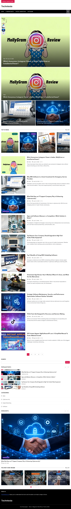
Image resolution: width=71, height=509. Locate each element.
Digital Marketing (21, 11)
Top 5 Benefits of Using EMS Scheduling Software (42, 255)
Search (3, 359)
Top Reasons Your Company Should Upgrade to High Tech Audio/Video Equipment (41, 377)
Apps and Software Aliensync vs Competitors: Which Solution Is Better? (38, 372)
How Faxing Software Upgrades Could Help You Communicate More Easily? (59, 477)
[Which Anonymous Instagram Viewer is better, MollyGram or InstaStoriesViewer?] (35, 42)
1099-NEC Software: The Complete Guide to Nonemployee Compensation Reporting (12, 477)
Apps (2, 11)
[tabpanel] (12, 477)
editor (29, 161)
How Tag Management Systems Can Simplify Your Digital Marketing (35, 477)
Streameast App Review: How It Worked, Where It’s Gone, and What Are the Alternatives (42, 386)
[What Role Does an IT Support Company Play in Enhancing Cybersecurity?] (53, 113)
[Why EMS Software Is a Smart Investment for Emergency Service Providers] (18, 113)
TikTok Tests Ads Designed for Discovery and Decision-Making (45, 314)
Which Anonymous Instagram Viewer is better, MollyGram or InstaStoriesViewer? (31, 97)
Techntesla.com (5, 494)
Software (30, 11)
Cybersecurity (10, 11)
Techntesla (6, 6)
